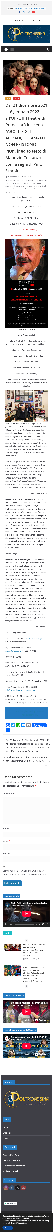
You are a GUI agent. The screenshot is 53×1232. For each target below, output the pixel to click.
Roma (8, 99)
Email (6, 841)
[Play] (6, 924)
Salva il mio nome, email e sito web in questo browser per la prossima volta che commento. (25, 872)
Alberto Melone (13, 180)
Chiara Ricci (33, 180)
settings (23, 1223)
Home (5, 1127)
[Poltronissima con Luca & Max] (6, 49)
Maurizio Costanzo (22, 183)
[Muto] (42, 924)
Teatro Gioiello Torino (12, 1160)
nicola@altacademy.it (14, 651)
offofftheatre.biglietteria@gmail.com (20, 690)
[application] (26, 913)
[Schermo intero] (47, 924)
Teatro (16, 99)
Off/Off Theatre (35, 183)
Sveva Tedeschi (41, 186)
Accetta (7, 1228)
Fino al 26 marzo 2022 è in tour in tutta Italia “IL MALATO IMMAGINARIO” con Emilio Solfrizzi (25, 761)
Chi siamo (7, 1133)
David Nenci (43, 180)
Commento (9, 793)
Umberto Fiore (28, 189)
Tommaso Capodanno (13, 189)
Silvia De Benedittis (28, 186)
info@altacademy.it (34, 638)
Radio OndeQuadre (11, 1171)
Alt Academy (24, 180)
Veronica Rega (39, 189)
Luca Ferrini (10, 183)
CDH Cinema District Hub (14, 1166)
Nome (7, 828)
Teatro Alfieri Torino (12, 1155)
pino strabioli (10, 186)
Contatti (6, 1138)
